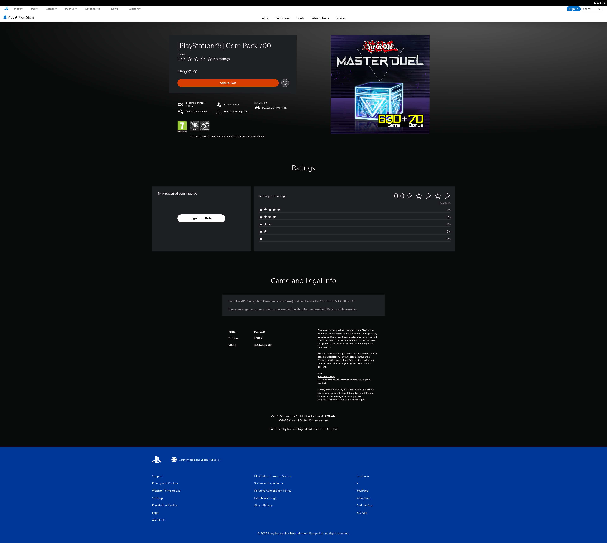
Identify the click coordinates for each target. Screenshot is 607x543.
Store (17, 8)
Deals (300, 18)
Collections (282, 18)
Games (50, 8)
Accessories (92, 8)
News (114, 8)
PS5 (33, 8)
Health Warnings (326, 376)
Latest (265, 18)
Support (133, 8)
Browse (340, 18)
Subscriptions (320, 18)
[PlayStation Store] (20, 17)
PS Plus (69, 8)
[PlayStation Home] (6, 9)
